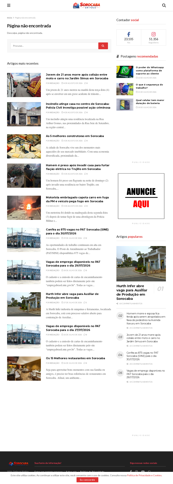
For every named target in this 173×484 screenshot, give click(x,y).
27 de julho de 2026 (72, 302)
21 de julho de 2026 (147, 92)
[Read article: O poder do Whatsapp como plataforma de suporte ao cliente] (124, 72)
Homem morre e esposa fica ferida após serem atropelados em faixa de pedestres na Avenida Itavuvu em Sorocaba (146, 318)
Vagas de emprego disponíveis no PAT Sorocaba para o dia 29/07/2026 (146, 374)
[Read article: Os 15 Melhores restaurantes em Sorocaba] (24, 368)
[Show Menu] (8, 5)
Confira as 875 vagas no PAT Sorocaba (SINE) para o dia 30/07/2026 (142, 356)
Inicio (9, 17)
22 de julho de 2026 (147, 78)
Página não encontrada (25, 17)
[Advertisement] (141, 138)
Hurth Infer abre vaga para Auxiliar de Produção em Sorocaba (131, 292)
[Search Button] (164, 5)
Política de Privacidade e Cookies (144, 475)
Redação (54, 83)
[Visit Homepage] (86, 5)
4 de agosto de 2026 (72, 83)
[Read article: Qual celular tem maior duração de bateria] (124, 105)
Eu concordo (87, 479)
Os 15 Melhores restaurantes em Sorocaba (75, 358)
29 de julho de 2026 (72, 238)
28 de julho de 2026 (72, 270)
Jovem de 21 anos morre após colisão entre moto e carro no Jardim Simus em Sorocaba (143, 338)
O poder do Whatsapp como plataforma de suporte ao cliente (150, 70)
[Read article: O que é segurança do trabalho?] (124, 89)
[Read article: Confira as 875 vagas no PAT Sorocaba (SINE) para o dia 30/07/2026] (24, 240)
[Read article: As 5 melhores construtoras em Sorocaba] (24, 146)
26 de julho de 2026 (72, 334)
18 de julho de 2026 (147, 107)
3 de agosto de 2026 (72, 141)
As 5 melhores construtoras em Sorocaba (75, 136)
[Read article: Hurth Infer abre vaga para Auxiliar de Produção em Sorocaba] (24, 304)
